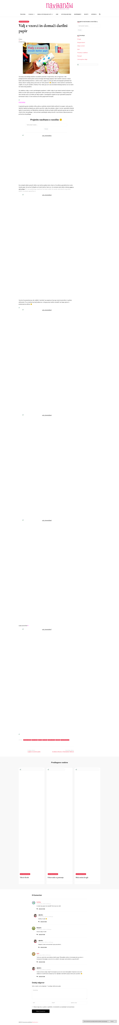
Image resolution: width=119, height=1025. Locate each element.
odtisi (39, 739)
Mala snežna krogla (82, 877)
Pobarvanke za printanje (56, 877)
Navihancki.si (35, 1022)
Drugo (79, 39)
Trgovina (22, 14)
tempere (58, 739)
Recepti (86, 14)
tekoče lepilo (51, 739)
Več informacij (104, 1021)
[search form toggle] (99, 14)
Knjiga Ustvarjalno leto (44, 14)
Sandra (20, 39)
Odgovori (42, 909)
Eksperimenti (77, 14)
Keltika (39, 902)
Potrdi (46, 129)
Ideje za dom (81, 46)
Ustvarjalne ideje (66, 14)
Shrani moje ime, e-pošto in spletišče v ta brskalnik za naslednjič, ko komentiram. (54, 1007)
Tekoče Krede (24, 877)
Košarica (94, 14)
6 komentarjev (23, 42)
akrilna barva (27, 739)
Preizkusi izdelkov (82, 52)
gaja (38, 953)
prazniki (45, 739)
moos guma (34, 739)
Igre (57, 14)
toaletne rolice (65, 739)
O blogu (31, 14)
